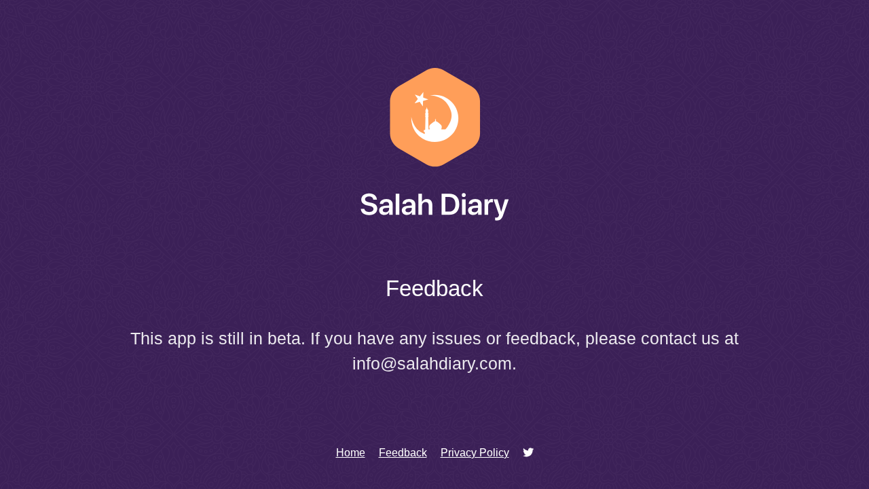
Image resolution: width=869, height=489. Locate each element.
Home (350, 452)
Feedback (403, 452)
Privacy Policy (475, 452)
